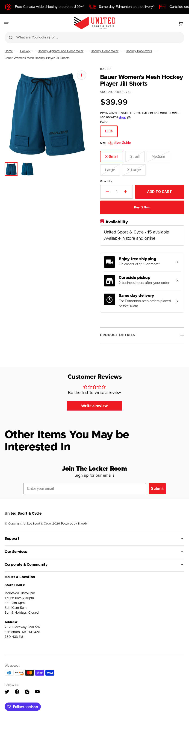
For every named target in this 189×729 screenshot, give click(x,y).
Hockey (25, 51)
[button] (6, 23)
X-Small (114, 158)
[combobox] (94, 37)
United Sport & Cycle (37, 523)
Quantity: (106, 181)
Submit (157, 488)
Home (9, 51)
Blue (111, 133)
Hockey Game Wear (104, 51)
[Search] (11, 37)
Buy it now (142, 207)
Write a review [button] (94, 406)
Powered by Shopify (74, 523)
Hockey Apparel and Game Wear (60, 51)
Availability (116, 222)
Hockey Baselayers (139, 51)
